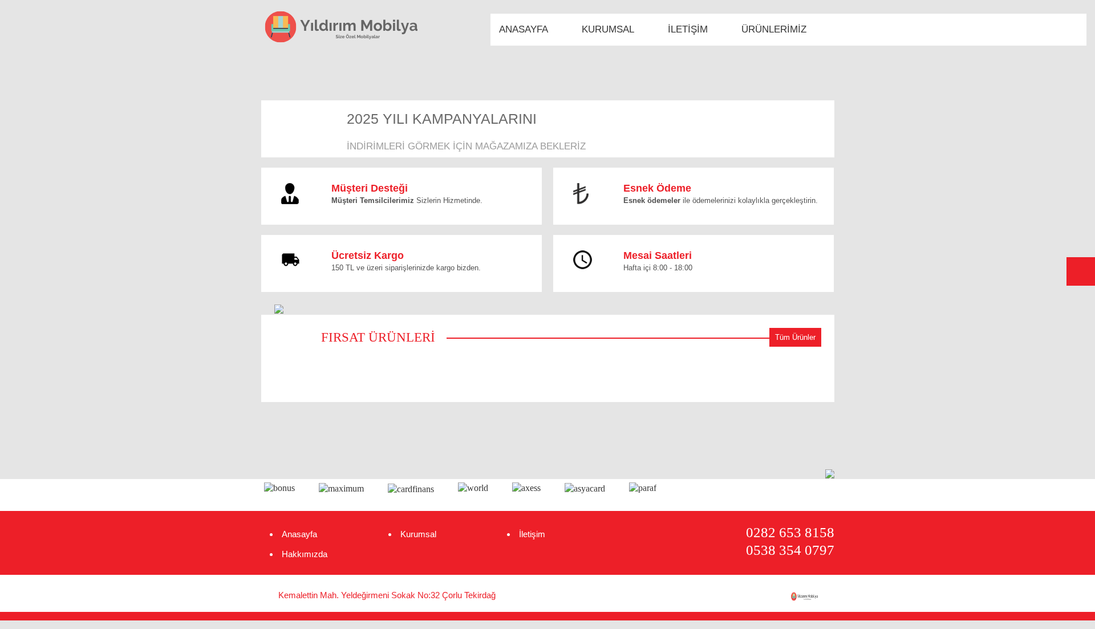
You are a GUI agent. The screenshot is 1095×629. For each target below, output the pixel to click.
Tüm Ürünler (795, 337)
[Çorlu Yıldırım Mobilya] (812, 596)
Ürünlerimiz (773, 29)
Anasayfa (523, 29)
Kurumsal (608, 29)
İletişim (688, 29)
